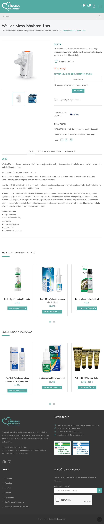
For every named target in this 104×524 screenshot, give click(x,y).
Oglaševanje (9, 497)
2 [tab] (54, 322)
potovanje (91, 134)
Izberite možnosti (87, 387)
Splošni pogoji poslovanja (14, 502)
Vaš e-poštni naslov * (62, 486)
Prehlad (65, 134)
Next (45, 65)
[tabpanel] (17, 288)
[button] (67, 100)
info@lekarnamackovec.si (74, 435)
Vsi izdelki (57, 116)
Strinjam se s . (72, 85)
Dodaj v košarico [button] (16, 308)
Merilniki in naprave (72, 129)
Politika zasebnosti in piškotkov (17, 507)
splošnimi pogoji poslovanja (77, 85)
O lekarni (8, 478)
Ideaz (65, 519)
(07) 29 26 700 (76, 432)
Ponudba (8, 483)
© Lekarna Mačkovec (45, 519)
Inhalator (83, 134)
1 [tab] (50, 322)
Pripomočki (94, 129)
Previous (6, 65)
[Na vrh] (99, 519)
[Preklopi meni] (100, 6)
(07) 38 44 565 (74, 428)
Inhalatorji (85, 129)
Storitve (8, 488)
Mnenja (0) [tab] (70, 151)
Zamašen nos (74, 134)
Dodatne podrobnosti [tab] (49, 151)
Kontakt (8, 493)
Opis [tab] (31, 151)
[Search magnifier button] (100, 16)
